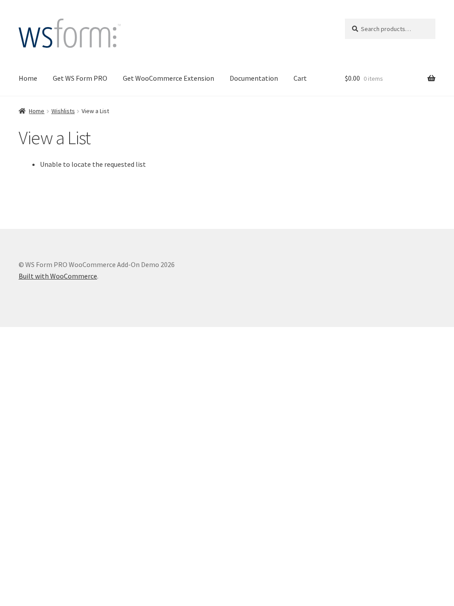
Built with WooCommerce (58, 276)
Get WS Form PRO (80, 78)
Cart (300, 78)
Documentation (254, 78)
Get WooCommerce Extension (168, 78)
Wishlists (63, 111)
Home (28, 78)
